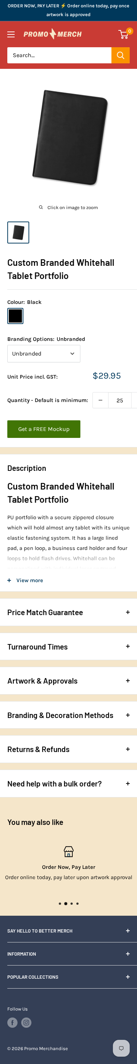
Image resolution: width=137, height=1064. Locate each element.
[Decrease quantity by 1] (100, 400)
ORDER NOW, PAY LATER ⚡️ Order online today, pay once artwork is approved (68, 10)
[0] (123, 34)
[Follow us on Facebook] (12, 1023)
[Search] (120, 55)
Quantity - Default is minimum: (47, 400)
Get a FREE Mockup (43, 428)
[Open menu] (11, 34)
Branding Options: (46, 339)
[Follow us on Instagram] (26, 1023)
